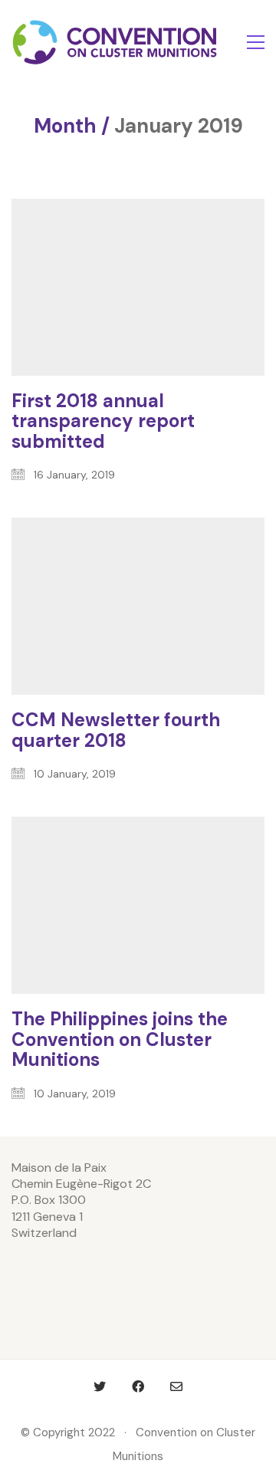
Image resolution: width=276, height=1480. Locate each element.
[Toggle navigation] (255, 42)
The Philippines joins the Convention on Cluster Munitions (120, 1039)
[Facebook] (138, 1386)
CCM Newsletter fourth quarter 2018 (116, 730)
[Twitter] (99, 1386)
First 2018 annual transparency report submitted (103, 421)
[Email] (176, 1386)
